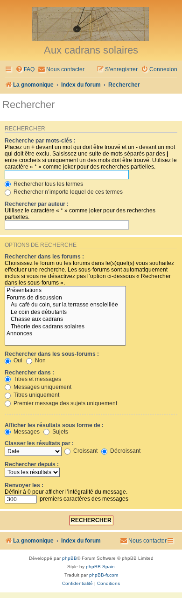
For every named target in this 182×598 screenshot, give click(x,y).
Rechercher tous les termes (47, 184)
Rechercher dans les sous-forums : (52, 354)
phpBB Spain (100, 566)
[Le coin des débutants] (65, 312)
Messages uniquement (41, 387)
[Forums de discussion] (65, 298)
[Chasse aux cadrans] (65, 319)
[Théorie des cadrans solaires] (65, 327)
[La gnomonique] (91, 23)
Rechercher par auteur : (37, 204)
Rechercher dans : (29, 372)
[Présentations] (65, 290)
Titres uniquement (35, 395)
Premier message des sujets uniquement (64, 403)
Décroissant (124, 451)
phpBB (69, 558)
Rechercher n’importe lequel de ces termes (67, 192)
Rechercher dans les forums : (44, 256)
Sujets (59, 431)
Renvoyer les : (24, 485)
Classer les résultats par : (39, 443)
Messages (26, 431)
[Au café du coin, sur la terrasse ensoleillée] (65, 305)
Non (40, 360)
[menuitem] (25, 69)
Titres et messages (36, 379)
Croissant (85, 451)
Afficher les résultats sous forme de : (54, 425)
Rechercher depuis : (32, 464)
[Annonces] (65, 334)
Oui (17, 360)
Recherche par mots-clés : (40, 140)
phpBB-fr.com (103, 575)
